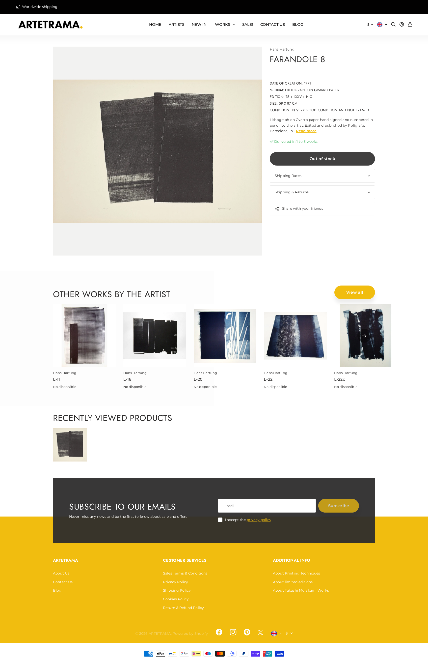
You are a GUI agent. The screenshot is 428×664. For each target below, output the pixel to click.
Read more (306, 131)
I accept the (248, 520)
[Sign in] (402, 24)
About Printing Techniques (296, 573)
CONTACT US (272, 24)
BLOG (297, 24)
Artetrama (65, 560)
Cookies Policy (176, 599)
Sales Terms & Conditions (185, 573)
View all (354, 292)
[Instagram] (233, 632)
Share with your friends (302, 208)
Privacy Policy (175, 582)
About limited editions (293, 582)
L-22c (339, 379)
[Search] (393, 24)
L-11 (56, 379)
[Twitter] (260, 632)
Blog (57, 590)
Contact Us (63, 582)
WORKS (222, 24)
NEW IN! (200, 24)
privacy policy (259, 520)
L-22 (268, 379)
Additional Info (291, 560)
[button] (364, 335)
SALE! (247, 24)
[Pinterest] (247, 632)
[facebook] (219, 632)
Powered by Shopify (190, 633)
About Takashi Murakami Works (301, 590)
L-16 (127, 379)
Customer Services (184, 560)
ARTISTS (176, 24)
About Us (61, 573)
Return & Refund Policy (183, 608)
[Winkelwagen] (410, 24)
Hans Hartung (282, 49)
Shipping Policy (177, 590)
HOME (155, 24)
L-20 (198, 379)
